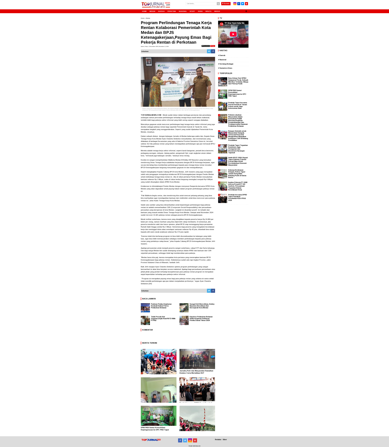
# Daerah (221, 55)
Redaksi (218, 439)
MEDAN (152, 11)
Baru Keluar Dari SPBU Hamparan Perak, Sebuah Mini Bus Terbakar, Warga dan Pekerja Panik (238, 81)
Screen (226, 4)
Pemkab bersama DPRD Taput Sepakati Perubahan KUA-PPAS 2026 (237, 197)
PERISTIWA (171, 11)
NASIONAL (183, 11)
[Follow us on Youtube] (195, 440)
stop (212, 46)
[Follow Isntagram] (190, 440)
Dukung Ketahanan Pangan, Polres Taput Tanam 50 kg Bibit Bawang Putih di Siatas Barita (237, 173)
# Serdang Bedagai (225, 64)
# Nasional (222, 60)
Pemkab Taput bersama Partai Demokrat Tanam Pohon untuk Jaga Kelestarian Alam (237, 105)
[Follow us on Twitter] (185, 440)
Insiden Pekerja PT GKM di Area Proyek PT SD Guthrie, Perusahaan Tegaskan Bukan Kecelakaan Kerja (237, 186)
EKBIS (200, 11)
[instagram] (234, 3)
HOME (144, 11)
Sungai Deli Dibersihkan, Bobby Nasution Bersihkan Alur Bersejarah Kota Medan (202, 306)
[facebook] (238, 3)
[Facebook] (213, 51)
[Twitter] (209, 51)
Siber (225, 439)
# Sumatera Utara (225, 68)
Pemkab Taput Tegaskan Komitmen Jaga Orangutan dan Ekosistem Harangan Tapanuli (238, 149)
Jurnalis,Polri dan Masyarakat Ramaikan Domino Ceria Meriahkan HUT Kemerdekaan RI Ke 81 (196, 373)
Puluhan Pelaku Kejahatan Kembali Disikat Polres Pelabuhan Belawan (161, 306)
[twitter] (242, 3)
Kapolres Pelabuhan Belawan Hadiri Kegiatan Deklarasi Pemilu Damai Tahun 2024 (201, 318)
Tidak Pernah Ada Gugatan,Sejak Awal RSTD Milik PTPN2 (163, 318)
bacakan (206, 46)
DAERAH (161, 11)
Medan (148, 18)
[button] (246, 10)
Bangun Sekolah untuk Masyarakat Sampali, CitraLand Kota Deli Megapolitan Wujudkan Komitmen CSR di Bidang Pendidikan (238, 135)
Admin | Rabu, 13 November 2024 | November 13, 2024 (155, 46)
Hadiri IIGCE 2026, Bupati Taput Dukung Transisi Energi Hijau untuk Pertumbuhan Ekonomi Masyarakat (238, 161)
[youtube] (246, 3)
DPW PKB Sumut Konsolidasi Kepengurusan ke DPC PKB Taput (237, 93)
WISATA (208, 11)
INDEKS (217, 11)
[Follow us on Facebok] (180, 440)
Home (142, 18)
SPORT (192, 11)
